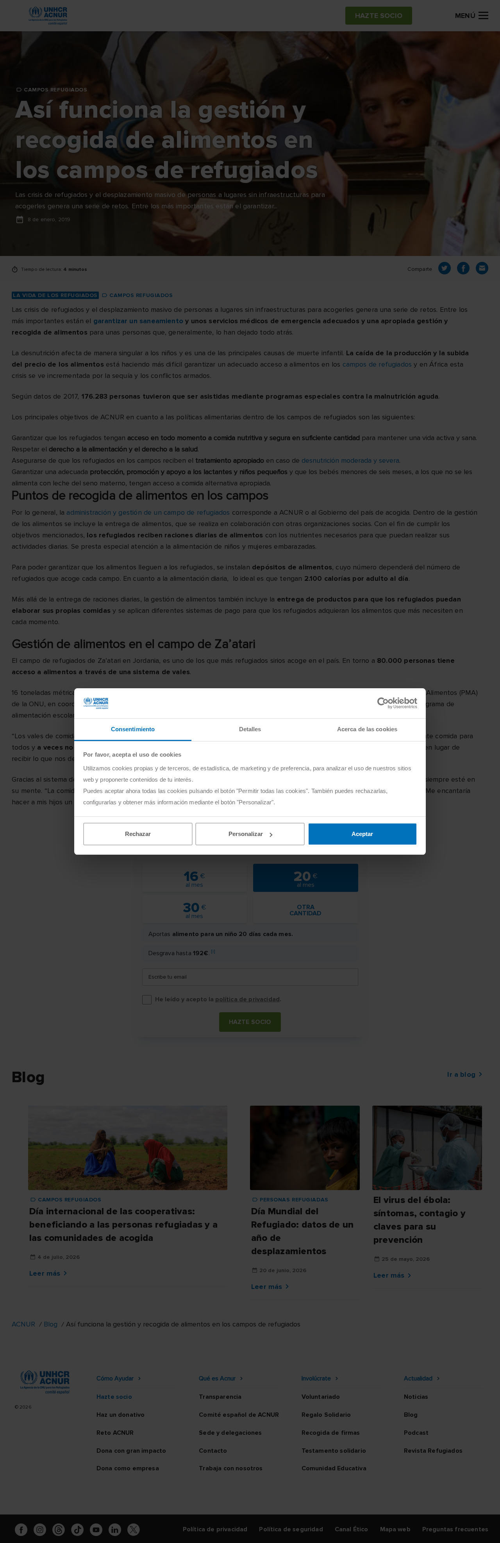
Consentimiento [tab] (133, 729)
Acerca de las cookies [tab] (367, 729)
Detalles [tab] (250, 729)
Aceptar (362, 834)
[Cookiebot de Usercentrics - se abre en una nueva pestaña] (383, 703)
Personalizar (246, 834)
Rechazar (138, 834)
